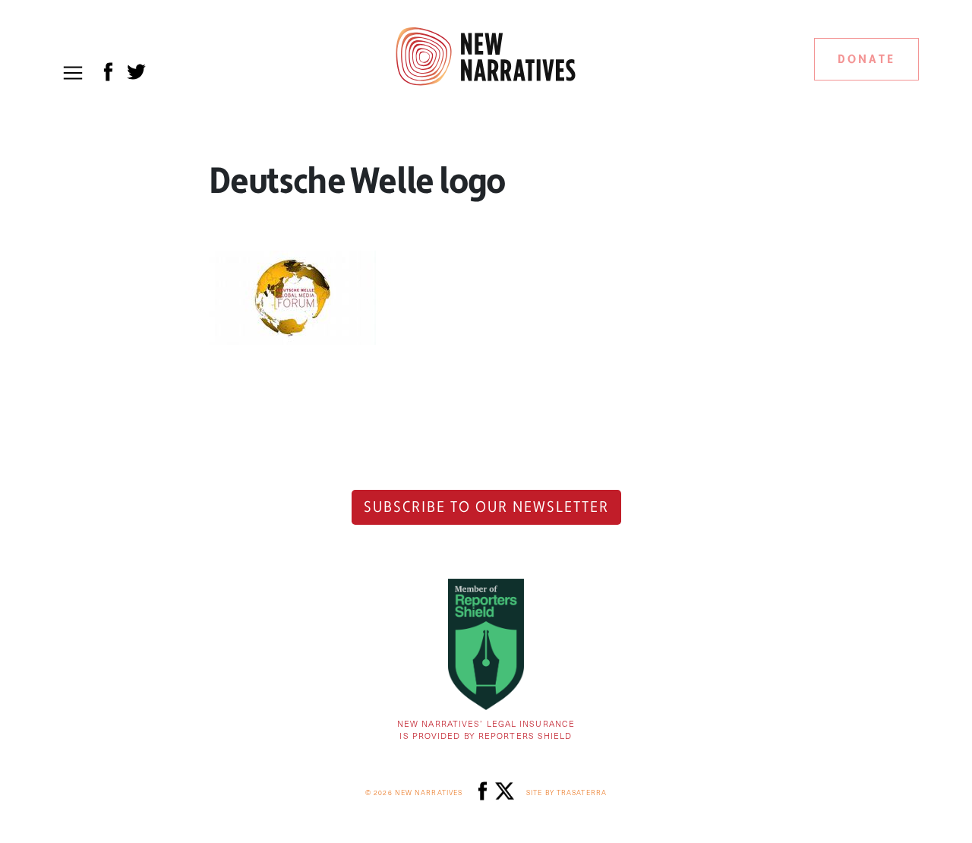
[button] (73, 73)
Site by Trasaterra (566, 792)
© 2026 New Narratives (413, 792)
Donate (866, 59)
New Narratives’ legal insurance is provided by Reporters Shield (486, 730)
